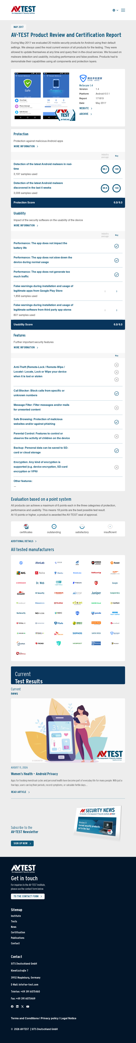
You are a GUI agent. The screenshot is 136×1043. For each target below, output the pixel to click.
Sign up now (21, 843)
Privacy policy (50, 1018)
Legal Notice (68, 1018)
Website (84, 108)
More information (24, 146)
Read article (18, 792)
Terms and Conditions (25, 1018)
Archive (83, 114)
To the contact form (26, 896)
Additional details (22, 541)
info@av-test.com (28, 984)
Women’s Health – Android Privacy (34, 774)
